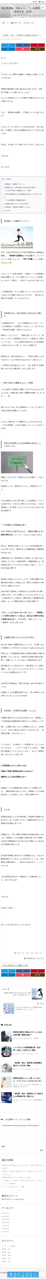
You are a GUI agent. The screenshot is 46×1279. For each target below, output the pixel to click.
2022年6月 (5, 1228)
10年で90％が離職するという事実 (18, 190)
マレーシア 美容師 (8, 1246)
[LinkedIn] (8, 49)
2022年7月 (5, 1225)
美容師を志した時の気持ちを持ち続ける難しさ (20, 187)
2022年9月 (5, 1219)
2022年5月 (5, 1232)
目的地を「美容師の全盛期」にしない (17, 207)
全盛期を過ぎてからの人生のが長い (16, 204)
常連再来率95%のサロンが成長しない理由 (16, 1177)
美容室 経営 (30, 23)
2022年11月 (6, 1213)
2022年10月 (6, 1216)
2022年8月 (5, 1222)
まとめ (6, 210)
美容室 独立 (6, 1249)
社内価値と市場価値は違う (15, 200)
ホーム (6, 23)
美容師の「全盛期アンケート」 (14, 184)
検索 (3, 1146)
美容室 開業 (29, 953)
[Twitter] (8, 45)
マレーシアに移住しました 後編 (13, 1187)
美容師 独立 (17, 23)
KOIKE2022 (40, 958)
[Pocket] (23, 49)
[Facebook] (23, 45)
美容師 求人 (6, 1258)
